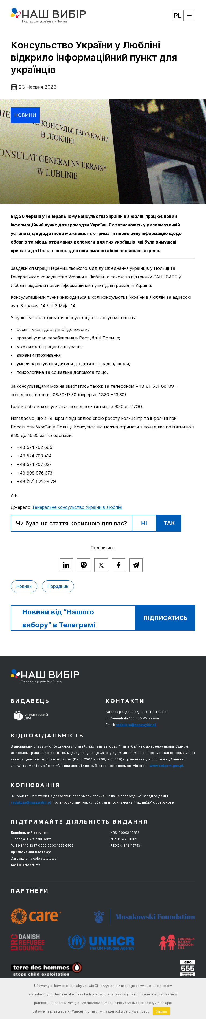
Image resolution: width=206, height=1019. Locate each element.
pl (178, 15)
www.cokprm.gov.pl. (167, 766)
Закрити (161, 1011)
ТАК (169, 523)
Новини (25, 115)
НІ (144, 523)
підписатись (165, 617)
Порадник (57, 586)
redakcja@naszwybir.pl (136, 725)
